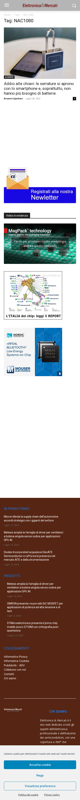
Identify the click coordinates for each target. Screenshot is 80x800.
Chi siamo (10, 678)
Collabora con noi (15, 669)
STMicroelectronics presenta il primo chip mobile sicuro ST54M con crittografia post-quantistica (33, 626)
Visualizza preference (40, 786)
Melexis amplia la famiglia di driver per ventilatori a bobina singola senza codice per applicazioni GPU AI (33, 536)
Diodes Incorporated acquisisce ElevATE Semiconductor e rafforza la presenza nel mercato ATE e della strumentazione (29, 556)
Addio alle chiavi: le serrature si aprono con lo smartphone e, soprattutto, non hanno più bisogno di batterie (39, 88)
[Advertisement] (33, 132)
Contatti (9, 674)
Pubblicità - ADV (14, 665)
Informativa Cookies (16, 660)
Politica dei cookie (28, 794)
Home (7, 14)
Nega (40, 775)
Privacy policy (52, 794)
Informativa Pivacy (16, 656)
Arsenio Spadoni (13, 98)
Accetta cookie (40, 765)
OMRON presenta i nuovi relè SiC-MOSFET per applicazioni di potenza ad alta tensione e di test (35, 607)
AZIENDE (9, 77)
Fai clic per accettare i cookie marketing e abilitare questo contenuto (40, 244)
